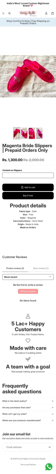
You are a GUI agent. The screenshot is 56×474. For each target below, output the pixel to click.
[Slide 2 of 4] (24, 133)
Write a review (28, 291)
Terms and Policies (28, 465)
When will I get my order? (14, 414)
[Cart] (52, 13)
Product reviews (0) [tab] (15, 268)
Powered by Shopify (37, 459)
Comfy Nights (22, 459)
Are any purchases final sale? (16, 407)
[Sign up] (49, 447)
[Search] (9, 13)
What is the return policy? (14, 401)
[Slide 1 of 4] (17, 133)
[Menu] (3, 13)
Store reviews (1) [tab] (41, 268)
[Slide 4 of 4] (39, 133)
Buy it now (28, 195)
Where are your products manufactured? (21, 420)
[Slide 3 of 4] (32, 133)
